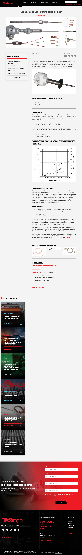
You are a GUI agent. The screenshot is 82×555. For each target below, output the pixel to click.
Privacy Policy (8, 552)
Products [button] (34, 2)
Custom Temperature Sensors (17, 73)
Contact (54, 2)
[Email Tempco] (72, 4)
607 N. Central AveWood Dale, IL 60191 (47, 525)
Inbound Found (49, 552)
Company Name (48, 487)
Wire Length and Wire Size (16, 68)
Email (46, 480)
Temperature (12, 65)
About (25, 2)
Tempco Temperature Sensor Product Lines (44, 265)
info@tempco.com (77, 4)
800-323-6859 (69, 4)
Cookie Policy (18, 552)
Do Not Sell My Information (31, 552)
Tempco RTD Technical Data (40, 272)
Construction (12, 70)
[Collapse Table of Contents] (26, 56)
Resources (44, 2)
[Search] (75, 1)
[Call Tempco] (65, 4)
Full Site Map (58, 553)
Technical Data (41, 15)
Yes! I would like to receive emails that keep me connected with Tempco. (60, 495)
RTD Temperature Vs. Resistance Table (42, 284)
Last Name (47, 473)
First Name (47, 466)
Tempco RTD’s (36, 269)
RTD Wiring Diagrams (38, 287)
